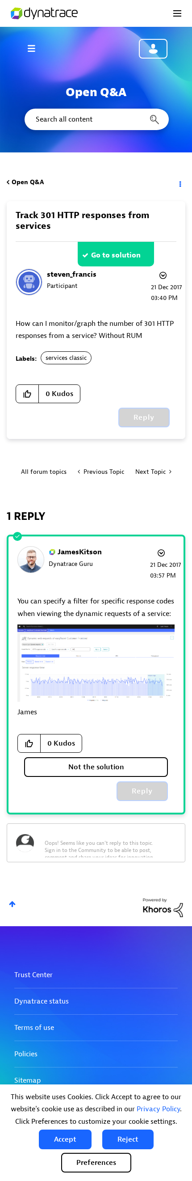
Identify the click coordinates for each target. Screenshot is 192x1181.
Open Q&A (28, 182)
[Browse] (36, 48)
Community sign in (153, 49)
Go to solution (116, 255)
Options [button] (179, 182)
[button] (65, 1139)
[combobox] (96, 119)
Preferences (96, 1162)
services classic (66, 358)
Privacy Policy (158, 1109)
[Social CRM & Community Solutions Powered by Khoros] (163, 907)
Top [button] (12, 904)
